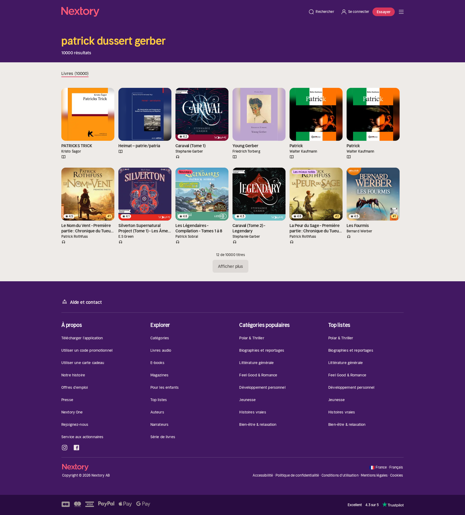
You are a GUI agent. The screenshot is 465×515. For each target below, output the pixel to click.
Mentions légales (374, 475)
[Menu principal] (401, 11)
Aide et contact (86, 302)
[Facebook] (76, 447)
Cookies (396, 475)
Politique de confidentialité (297, 475)
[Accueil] (183, 12)
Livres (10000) (75, 73)
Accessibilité (263, 475)
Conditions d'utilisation (340, 475)
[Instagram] (64, 447)
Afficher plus (230, 266)
